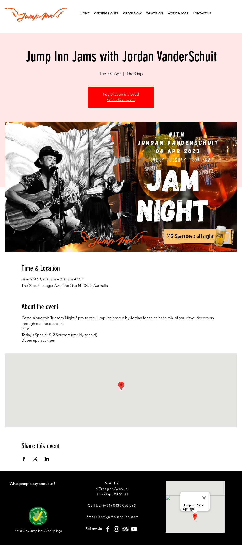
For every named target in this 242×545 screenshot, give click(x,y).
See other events (121, 100)
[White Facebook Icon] (107, 529)
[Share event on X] (35, 459)
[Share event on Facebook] (24, 459)
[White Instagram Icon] (116, 529)
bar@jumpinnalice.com (118, 517)
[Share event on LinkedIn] (47, 459)
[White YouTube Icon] (134, 529)
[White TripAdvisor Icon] (125, 529)
